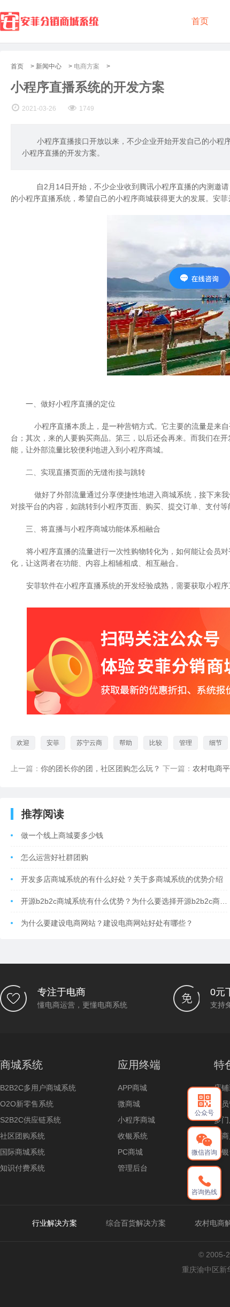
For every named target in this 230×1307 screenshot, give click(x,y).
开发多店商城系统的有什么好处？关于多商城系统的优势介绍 (122, 879)
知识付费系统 (22, 1168)
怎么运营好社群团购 (54, 857)
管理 (185, 743)
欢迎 (23, 743)
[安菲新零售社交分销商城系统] (49, 21)
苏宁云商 (89, 743)
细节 (215, 743)
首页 (200, 21)
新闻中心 (49, 66)
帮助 (125, 743)
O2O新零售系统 (26, 1104)
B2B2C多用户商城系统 (38, 1087)
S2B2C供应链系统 (30, 1120)
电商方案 (86, 66)
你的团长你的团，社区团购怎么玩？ (100, 768)
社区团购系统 (22, 1136)
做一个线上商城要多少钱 (62, 835)
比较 (155, 743)
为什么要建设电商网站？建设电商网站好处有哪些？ (107, 923)
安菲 (53, 743)
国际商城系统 (22, 1152)
